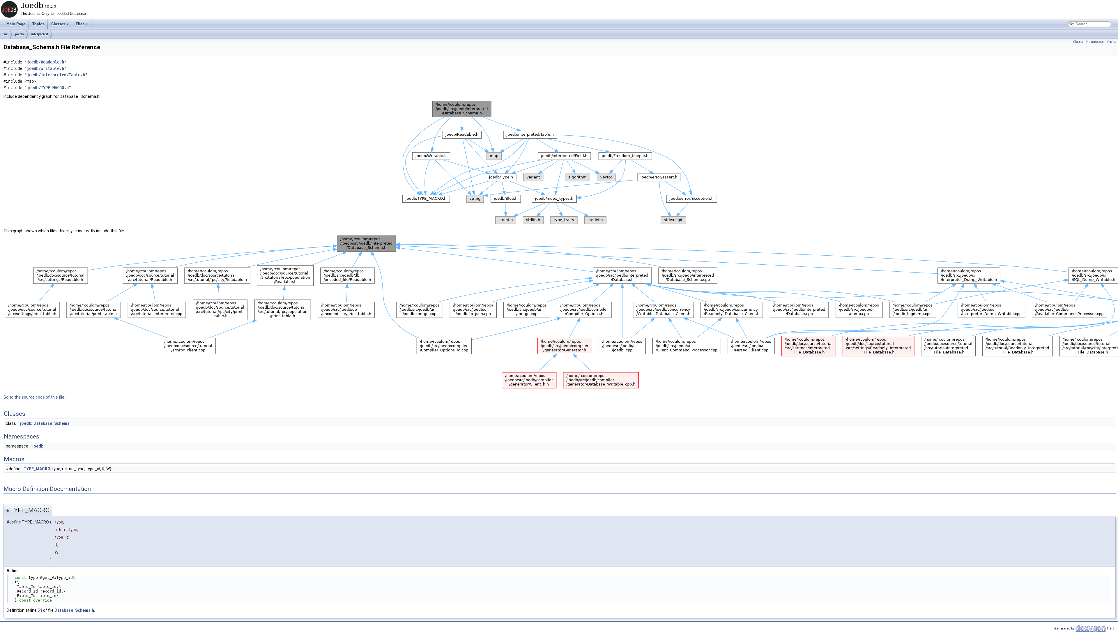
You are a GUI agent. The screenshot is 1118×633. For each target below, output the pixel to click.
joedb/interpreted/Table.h (56, 75)
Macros (1111, 42)
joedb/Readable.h (45, 62)
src (5, 34)
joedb (19, 34)
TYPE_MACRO (37, 468)
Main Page (15, 24)
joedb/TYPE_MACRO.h (48, 87)
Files (80, 24)
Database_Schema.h (74, 610)
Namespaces (1095, 42)
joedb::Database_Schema (45, 423)
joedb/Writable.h (45, 68)
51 (40, 610)
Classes (58, 24)
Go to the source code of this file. (34, 397)
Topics (38, 24)
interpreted (39, 34)
